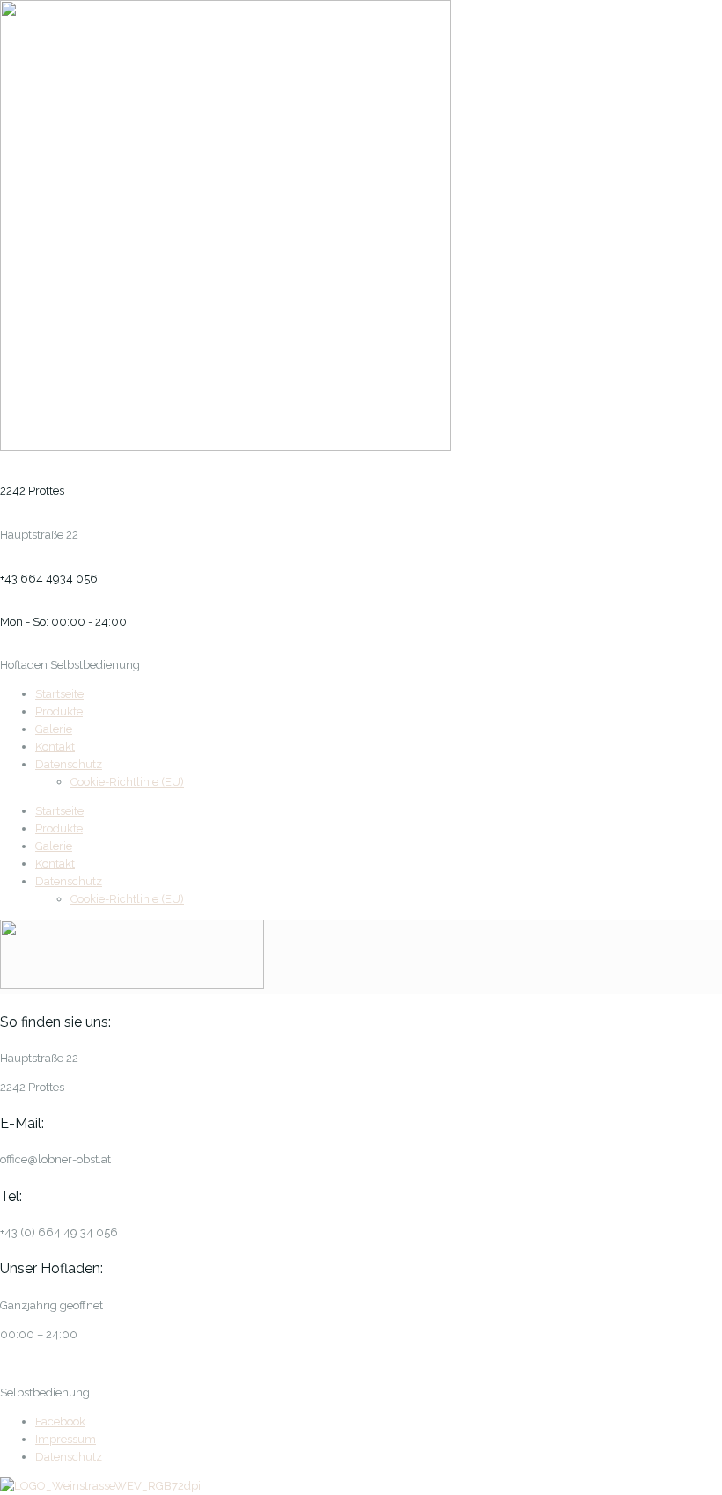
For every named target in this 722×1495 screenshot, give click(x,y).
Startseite (59, 693)
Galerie (53, 729)
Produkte (59, 711)
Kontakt (55, 746)
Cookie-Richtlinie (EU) (127, 781)
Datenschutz (68, 764)
